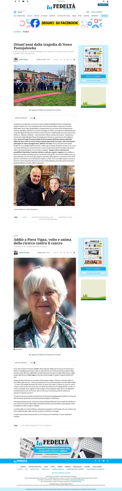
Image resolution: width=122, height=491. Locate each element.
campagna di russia (65, 217)
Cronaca (26, 32)
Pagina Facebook (17, 1)
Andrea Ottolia (23, 59)
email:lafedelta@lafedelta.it (76, 479)
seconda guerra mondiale (48, 219)
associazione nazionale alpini (42, 217)
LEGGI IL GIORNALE (96, 12)
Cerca (103, 2)
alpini (24, 217)
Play (31, 118)
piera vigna (29, 425)
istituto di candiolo (45, 425)
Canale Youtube (24, 1)
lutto (23, 425)
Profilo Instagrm (20, 1)
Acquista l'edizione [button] (93, 80)
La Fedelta (17, 32)
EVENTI (20, 12)
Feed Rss (29, 1)
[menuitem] (21, 16)
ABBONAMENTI (103, 4)
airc (35, 425)
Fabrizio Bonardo (24, 252)
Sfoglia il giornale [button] (93, 76)
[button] (107, 1)
